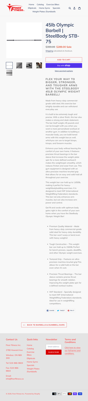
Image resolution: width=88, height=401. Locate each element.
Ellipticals (31, 358)
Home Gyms (32, 362)
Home (29, 345)
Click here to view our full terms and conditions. (72, 350)
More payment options (64, 71)
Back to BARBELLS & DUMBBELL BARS (46, 325)
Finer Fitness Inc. (18, 394)
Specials (30, 365)
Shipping (49, 51)
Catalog (30, 348)
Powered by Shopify (32, 394)
